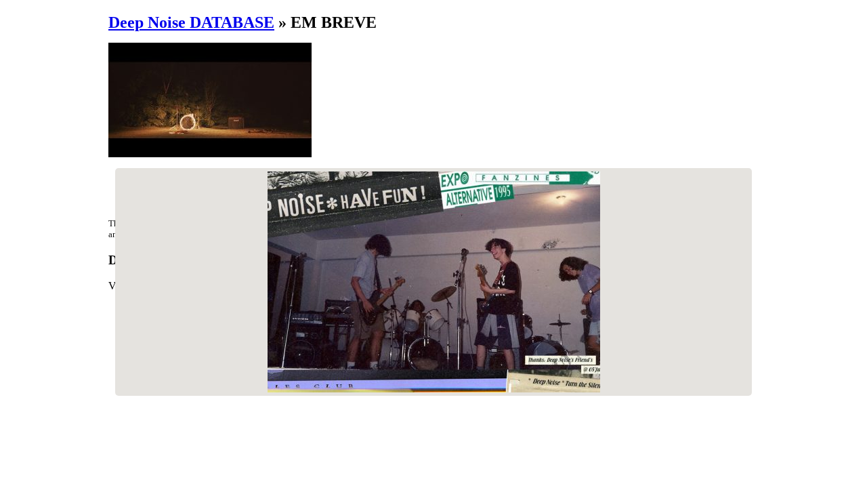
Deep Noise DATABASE (191, 22)
